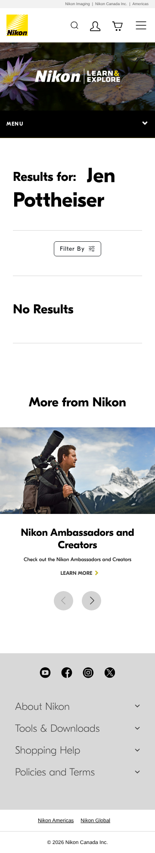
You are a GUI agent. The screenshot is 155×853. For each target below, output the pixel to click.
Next (91, 600)
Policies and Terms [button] (55, 772)
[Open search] (74, 25)
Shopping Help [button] (47, 751)
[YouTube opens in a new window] (45, 672)
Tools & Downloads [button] (57, 729)
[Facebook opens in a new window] (66, 672)
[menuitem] (56, 820)
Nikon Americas (56, 820)
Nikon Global (95, 820)
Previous (63, 600)
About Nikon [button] (42, 707)
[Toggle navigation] (141, 25)
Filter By (72, 248)
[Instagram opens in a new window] (88, 672)
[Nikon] (18, 25)
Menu (14, 124)
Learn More (77, 574)
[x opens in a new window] (109, 672)
